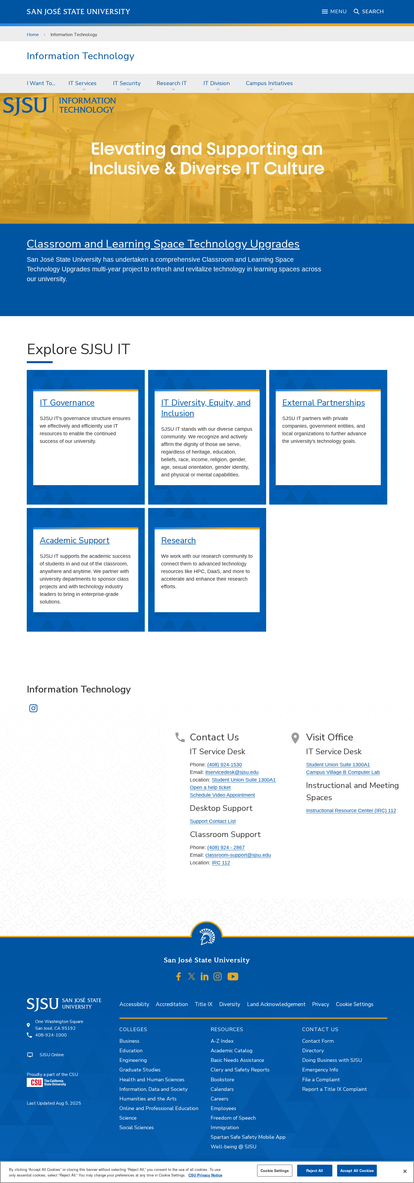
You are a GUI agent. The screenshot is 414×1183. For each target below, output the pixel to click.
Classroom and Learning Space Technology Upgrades (163, 244)
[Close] (405, 1171)
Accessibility (134, 1004)
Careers (219, 1098)
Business (129, 1041)
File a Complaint (321, 1079)
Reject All (314, 1170)
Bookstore (222, 1079)
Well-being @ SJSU (234, 1146)
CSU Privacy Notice (205, 1175)
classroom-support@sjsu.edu (238, 855)
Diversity (229, 1004)
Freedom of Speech (233, 1118)
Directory (313, 1050)
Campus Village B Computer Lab (343, 772)
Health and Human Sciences (151, 1079)
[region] (207, 1172)
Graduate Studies (140, 1069)
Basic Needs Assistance (237, 1060)
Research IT (172, 83)
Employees (223, 1108)
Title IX (203, 1004)
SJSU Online (52, 1055)
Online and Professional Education (158, 1108)
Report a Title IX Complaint (334, 1089)
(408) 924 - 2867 (226, 847)
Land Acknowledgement (276, 1004)
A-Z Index (222, 1041)
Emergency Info (320, 1069)
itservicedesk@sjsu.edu (232, 772)
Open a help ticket (210, 787)
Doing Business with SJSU (332, 1060)
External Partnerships (323, 403)
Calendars (222, 1089)
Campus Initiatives (269, 83)
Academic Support (75, 540)
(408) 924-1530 (224, 764)
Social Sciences (136, 1127)
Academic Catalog (232, 1050)
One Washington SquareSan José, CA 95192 (59, 1024)
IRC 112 (221, 862)
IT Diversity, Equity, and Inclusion (206, 408)
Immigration (225, 1127)
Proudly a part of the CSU (52, 1074)
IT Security (127, 83)
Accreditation (172, 1004)
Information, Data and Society (153, 1089)
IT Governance (67, 403)
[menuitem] (41, 83)
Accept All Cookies (357, 1170)
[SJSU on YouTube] (233, 976)
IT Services (82, 83)
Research (178, 540)
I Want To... (41, 83)
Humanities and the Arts (148, 1098)
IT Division (216, 83)
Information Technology (80, 56)
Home (33, 35)
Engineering (133, 1060)
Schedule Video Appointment (222, 795)
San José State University (79, 11)
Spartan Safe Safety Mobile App (248, 1137)
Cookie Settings (354, 1004)
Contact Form (318, 1041)
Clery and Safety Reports (240, 1069)
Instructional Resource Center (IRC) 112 (351, 810)
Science (128, 1118)
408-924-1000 (51, 1035)
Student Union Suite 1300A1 (244, 780)
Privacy (320, 1004)
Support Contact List (213, 821)
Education (131, 1050)
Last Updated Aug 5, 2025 (54, 1103)
